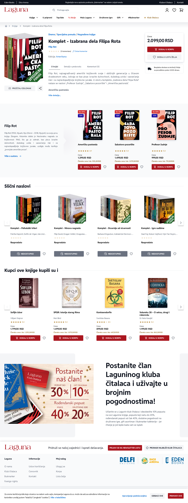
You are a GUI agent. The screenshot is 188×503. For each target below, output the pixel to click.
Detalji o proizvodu (72, 66)
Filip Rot (52, 46)
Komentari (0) (93, 66)
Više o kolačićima (58, 497)
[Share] (40, 88)
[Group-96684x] (175, 460)
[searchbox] (94, 10)
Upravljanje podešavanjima (134, 496)
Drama (51, 34)
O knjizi (54, 66)
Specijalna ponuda (66, 34)
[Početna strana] (17, 10)
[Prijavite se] (167, 10)
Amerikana (61, 56)
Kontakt (180, 2)
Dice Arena (23, 2)
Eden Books (9, 2)
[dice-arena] (150, 460)
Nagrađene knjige (86, 34)
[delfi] (127, 460)
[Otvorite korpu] (181, 10)
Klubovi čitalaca (165, 2)
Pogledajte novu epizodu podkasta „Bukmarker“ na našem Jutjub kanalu (94, 2)
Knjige (15, 26)
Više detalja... (54, 95)
